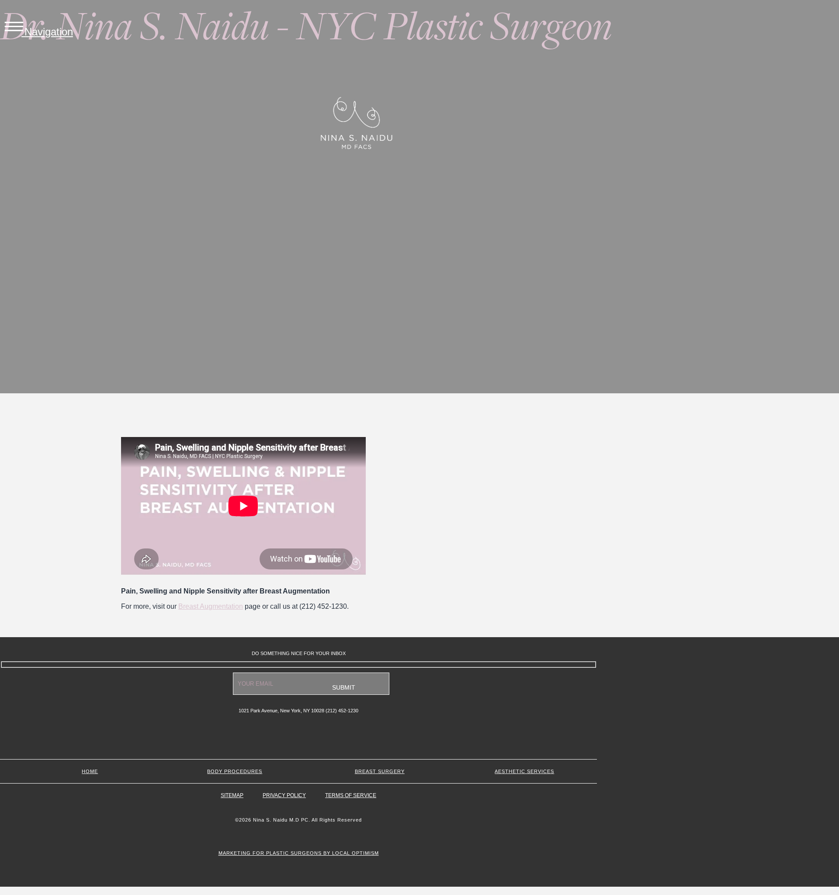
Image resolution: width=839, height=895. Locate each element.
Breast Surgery (380, 771)
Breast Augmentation (210, 606)
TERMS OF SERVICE (350, 795)
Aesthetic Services (524, 771)
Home (90, 771)
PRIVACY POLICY (284, 795)
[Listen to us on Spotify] (298, 740)
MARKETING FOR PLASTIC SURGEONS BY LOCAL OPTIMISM (298, 853)
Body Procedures (234, 771)
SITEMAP (232, 795)
